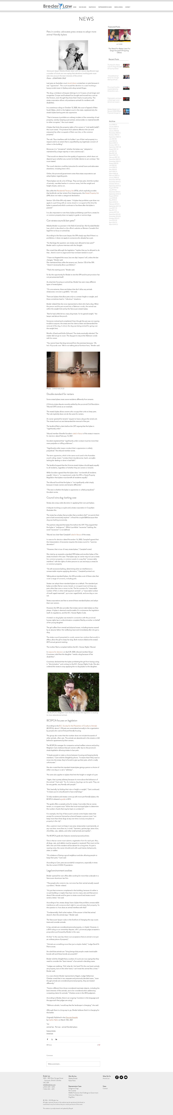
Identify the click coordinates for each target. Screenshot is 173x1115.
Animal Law (50, 1033)
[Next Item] (127, 35)
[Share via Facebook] (47, 1039)
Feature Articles (51, 1031)
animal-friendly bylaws (69, 1027)
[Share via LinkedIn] (56, 1039)
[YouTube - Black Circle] (125, 1077)
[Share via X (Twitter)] (52, 1039)
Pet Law (58, 1027)
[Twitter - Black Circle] (121, 1077)
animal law (50, 1027)
